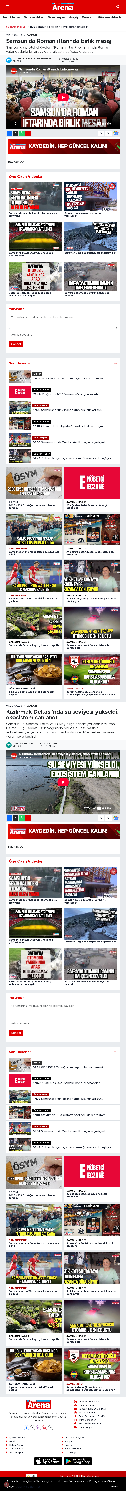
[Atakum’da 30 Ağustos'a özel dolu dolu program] (92, 529)
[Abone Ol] (116, 132)
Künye (68, 1441)
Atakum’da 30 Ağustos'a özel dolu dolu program (69, 426)
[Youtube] (44, 1427)
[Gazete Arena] (62, 6)
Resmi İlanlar (11, 17)
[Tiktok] (50, 1427)
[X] (32, 1427)
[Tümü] (115, 363)
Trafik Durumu (87, 1412)
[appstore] (48, 1461)
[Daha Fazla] (28, 133)
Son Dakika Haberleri (90, 1423)
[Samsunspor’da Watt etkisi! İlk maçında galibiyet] (34, 576)
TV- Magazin (72, 1452)
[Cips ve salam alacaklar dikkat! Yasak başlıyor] (34, 669)
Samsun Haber (34, 17)
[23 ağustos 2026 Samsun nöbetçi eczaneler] (92, 483)
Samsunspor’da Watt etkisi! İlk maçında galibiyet (69, 442)
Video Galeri (14, 35)
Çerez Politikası (18, 1438)
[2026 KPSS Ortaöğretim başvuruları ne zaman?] (34, 483)
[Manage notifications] (6, 1484)
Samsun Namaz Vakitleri (92, 1409)
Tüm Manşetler (87, 1420)
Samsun (32, 35)
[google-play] (78, 1461)
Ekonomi (88, 17)
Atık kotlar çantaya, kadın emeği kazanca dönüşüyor (72, 458)
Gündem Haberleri (110, 17)
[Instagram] (38, 1427)
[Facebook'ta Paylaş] (9, 133)
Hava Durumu (86, 1405)
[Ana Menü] (7, 6)
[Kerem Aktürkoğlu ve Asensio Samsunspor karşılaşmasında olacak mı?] (92, 669)
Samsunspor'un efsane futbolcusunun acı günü (68, 410)
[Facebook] (26, 1427)
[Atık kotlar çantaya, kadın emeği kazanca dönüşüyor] (92, 576)
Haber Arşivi (85, 1427)
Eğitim (37, 374)
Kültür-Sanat (16, 1448)
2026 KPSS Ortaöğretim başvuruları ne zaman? (68, 378)
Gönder (16, 344)
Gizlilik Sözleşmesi (75, 1438)
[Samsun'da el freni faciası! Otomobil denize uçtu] (92, 623)
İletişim (13, 1441)
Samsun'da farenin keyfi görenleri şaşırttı (34, 645)
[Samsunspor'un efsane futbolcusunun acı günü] (34, 529)
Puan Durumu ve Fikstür (92, 1416)
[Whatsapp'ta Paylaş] (22, 133)
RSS (32, 1476)
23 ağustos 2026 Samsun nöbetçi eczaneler (66, 394)
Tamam (114, 1486)
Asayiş (73, 17)
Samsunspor (56, 17)
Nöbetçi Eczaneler (89, 1401)
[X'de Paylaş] (15, 133)
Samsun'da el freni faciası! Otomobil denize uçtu (63, 26)
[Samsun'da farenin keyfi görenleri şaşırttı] (34, 623)
